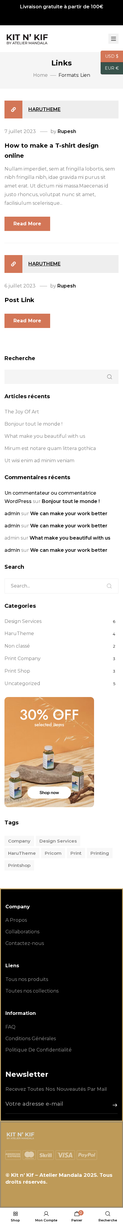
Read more (27, 223)
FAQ (10, 1027)
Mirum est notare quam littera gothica (50, 448)
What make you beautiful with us (44, 436)
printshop (19, 865)
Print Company (22, 658)
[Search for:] (61, 586)
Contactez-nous (24, 943)
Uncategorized (22, 683)
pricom (53, 853)
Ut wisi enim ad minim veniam (39, 460)
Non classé (17, 646)
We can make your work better (68, 513)
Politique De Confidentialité (38, 1050)
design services (58, 841)
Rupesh (67, 131)
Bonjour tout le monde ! (33, 424)
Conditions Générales (30, 1038)
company (19, 841)
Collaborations (22, 932)
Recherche (19, 358)
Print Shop (17, 671)
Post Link (19, 300)
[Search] (109, 586)
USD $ (110, 56)
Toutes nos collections (32, 991)
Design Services (22, 621)
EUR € (110, 68)
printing (99, 853)
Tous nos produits (26, 979)
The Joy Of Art (21, 412)
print (76, 853)
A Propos (16, 920)
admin (12, 513)
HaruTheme (44, 109)
